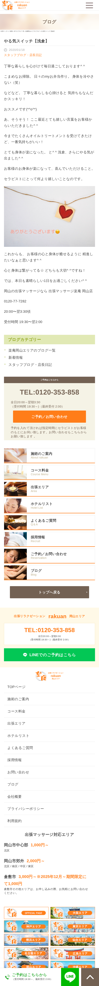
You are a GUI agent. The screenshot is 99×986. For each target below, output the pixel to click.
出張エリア (40, 487)
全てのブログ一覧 (19, 31)
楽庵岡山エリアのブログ (32, 31)
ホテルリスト (42, 504)
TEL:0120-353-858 (49, 392)
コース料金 (40, 470)
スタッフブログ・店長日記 (30, 365)
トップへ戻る (49, 592)
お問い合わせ (18, 772)
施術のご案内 (41, 454)
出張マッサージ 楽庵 (7, 31)
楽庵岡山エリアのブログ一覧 (32, 350)
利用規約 (14, 821)
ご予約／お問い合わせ (49, 417)
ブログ (36, 571)
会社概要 (14, 797)
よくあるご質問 (43, 520)
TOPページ (16, 687)
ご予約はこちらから (29, 975)
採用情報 (38, 537)
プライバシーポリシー (25, 809)
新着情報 (15, 357)
